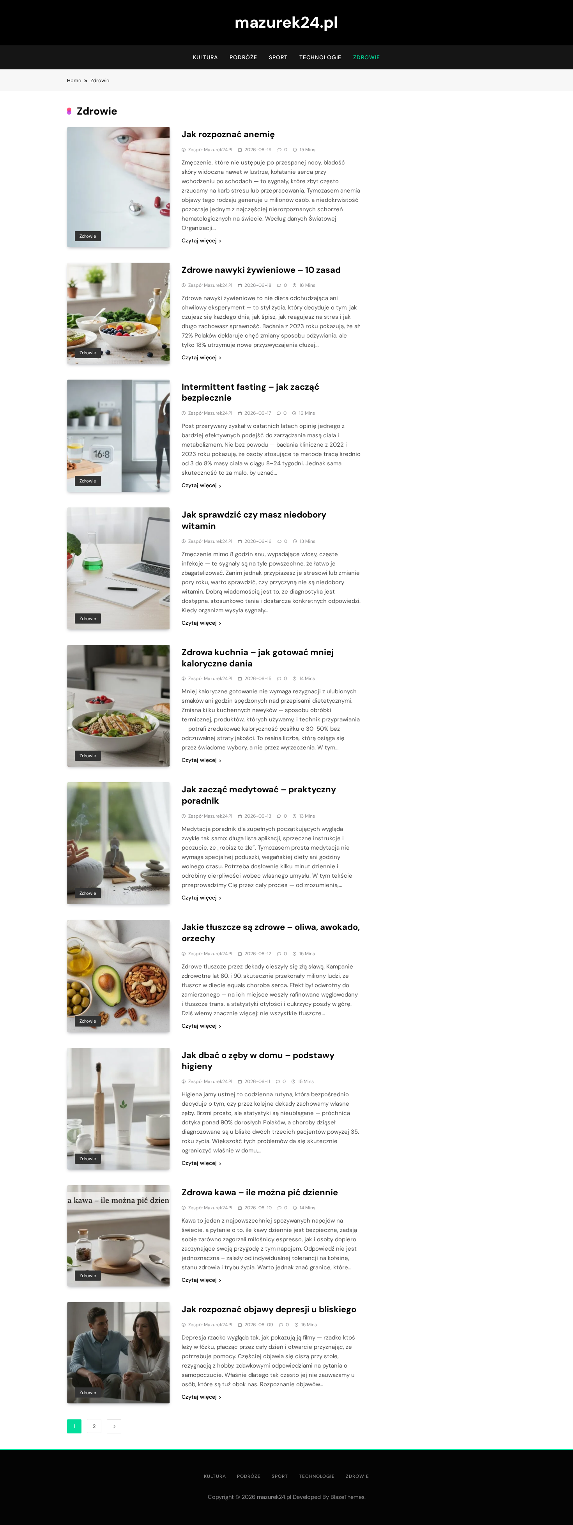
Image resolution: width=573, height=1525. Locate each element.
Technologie (320, 57)
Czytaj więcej (199, 240)
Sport (278, 57)
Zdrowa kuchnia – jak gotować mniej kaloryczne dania (258, 658)
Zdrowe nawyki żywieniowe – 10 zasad (261, 270)
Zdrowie (366, 57)
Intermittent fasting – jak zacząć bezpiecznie (250, 392)
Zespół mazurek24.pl (210, 149)
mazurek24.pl (286, 22)
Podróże (243, 57)
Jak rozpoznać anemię (228, 134)
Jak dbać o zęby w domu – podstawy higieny (258, 1061)
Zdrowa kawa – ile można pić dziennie (260, 1192)
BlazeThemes (347, 1496)
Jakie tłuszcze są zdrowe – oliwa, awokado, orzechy (271, 932)
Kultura (205, 57)
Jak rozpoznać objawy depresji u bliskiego (269, 1309)
